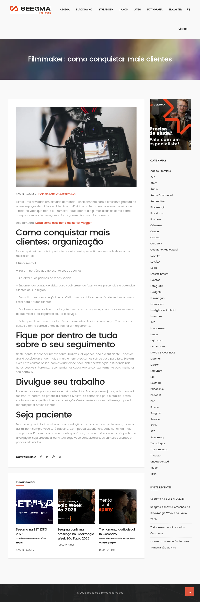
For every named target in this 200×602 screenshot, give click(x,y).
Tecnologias (158, 443)
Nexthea (155, 383)
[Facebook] (41, 457)
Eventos (155, 280)
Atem (153, 183)
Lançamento (158, 328)
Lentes (154, 334)
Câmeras (156, 225)
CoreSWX (156, 243)
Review (154, 407)
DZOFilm (155, 256)
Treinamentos (159, 449)
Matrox (154, 365)
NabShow (156, 371)
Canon (154, 231)
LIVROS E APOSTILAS (162, 353)
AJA (152, 177)
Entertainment (159, 274)
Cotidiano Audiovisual (62, 193)
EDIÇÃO (155, 262)
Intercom (156, 316)
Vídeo (154, 468)
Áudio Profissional (161, 195)
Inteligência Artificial (163, 310)
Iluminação (157, 298)
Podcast (155, 395)
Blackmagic (157, 207)
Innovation (156, 304)
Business (43, 193)
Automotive (157, 201)
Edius (153, 268)
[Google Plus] (53, 457)
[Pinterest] (60, 457)
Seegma (155, 413)
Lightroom (156, 340)
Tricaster (156, 455)
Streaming (157, 437)
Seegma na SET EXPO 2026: (167, 499)
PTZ (152, 401)
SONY (153, 425)
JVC (152, 322)
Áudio (154, 189)
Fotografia (156, 286)
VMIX (153, 474)
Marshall (155, 359)
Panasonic (157, 389)
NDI (152, 377)
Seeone (155, 419)
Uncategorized (159, 462)
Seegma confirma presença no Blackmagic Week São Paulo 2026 (76, 534)
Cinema (155, 237)
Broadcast (157, 213)
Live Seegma (158, 346)
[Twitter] (47, 457)
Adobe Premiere (160, 171)
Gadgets (156, 292)
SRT (152, 431)
